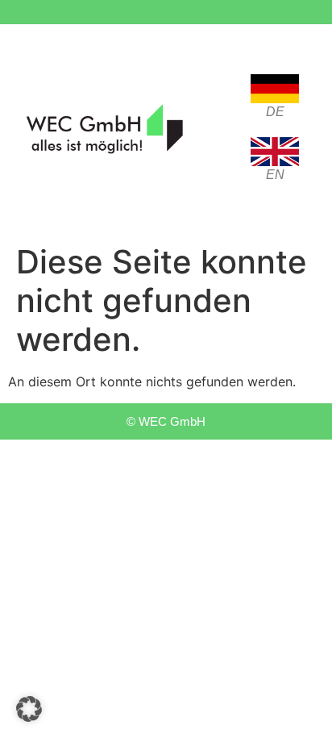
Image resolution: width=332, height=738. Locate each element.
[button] (29, 709)
